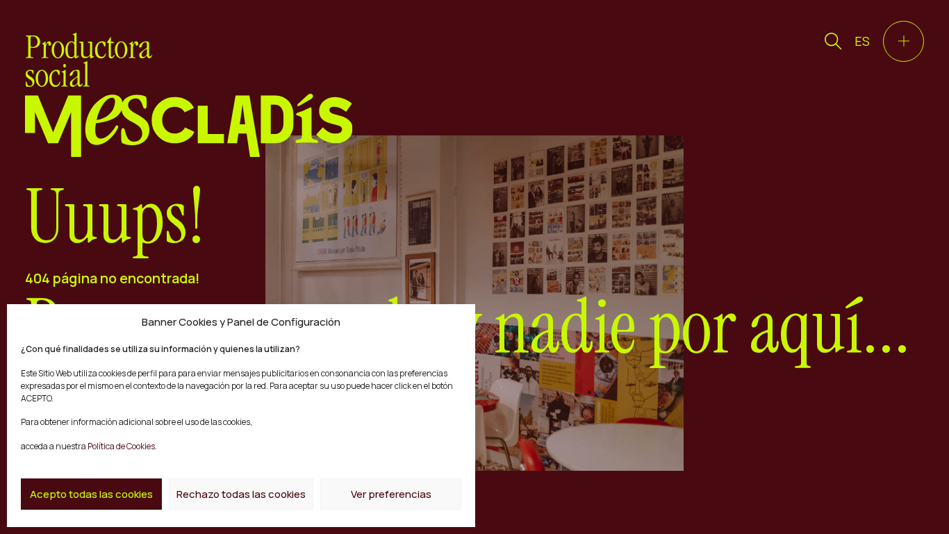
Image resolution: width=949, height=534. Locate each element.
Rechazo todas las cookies (241, 494)
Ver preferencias (391, 494)
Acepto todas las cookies (91, 494)
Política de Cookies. (121, 446)
